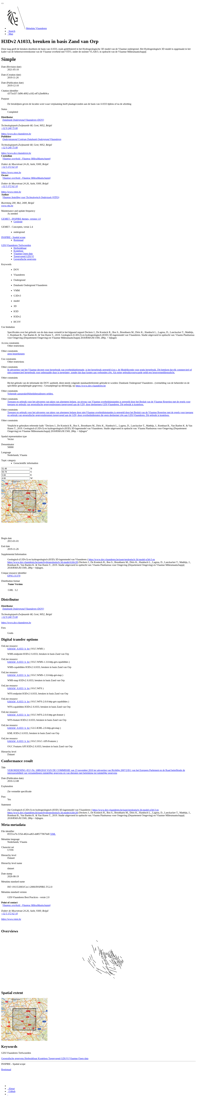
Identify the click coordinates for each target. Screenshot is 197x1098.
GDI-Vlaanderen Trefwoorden (16, 245)
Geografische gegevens (25, 259)
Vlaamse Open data (23, 253)
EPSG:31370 (13, 575)
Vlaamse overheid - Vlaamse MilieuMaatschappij (26, 158)
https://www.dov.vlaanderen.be (16, 133)
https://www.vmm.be (11, 172)
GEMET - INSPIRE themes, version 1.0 (21, 219)
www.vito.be (7, 205)
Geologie (18, 221)
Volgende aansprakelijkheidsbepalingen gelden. (30, 393)
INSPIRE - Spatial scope (13, 237)
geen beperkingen (16, 353)
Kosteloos (18, 250)
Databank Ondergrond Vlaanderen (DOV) (23, 120)
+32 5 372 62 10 (9, 167)
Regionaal (18, 240)
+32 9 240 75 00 (9, 128)
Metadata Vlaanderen (36, 28)
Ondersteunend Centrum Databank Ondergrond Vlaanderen (31, 139)
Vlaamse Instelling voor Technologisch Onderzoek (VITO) (30, 197)
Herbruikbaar (20, 248)
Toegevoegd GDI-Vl (24, 256)
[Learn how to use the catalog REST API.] (7, 1094)
